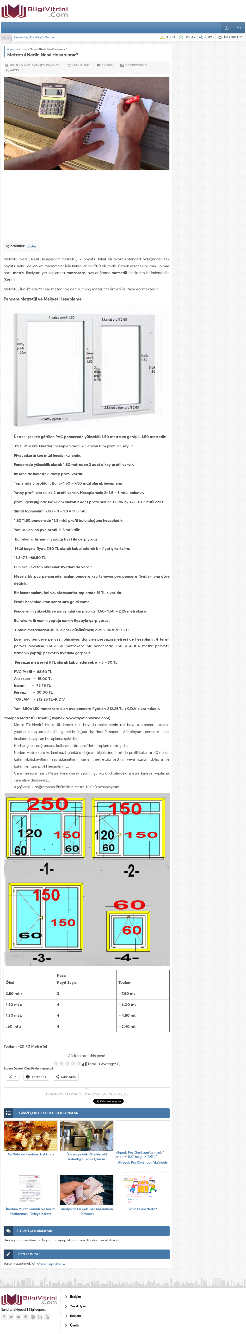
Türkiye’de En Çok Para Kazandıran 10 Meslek (86, 1211)
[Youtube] (18, 1317)
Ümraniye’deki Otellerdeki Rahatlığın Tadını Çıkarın (87, 1156)
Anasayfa (12, 49)
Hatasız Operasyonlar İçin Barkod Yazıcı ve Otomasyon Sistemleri (61, 37)
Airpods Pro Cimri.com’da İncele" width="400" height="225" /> (140, 1155)
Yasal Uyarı (78, 1306)
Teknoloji (53, 65)
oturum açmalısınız (51, 1264)
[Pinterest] (26, 1317)
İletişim (75, 1297)
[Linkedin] (40, 1317)
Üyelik (74, 1325)
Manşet (38, 65)
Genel (23, 49)
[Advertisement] (87, 206)
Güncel (26, 65)
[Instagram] (33, 1317)
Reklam (75, 1316)
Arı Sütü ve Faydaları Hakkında (30, 1154)
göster (31, 246)
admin (14, 70)
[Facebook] (4, 1317)
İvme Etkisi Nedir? (143, 1209)
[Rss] (47, 1317)
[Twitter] (11, 1317)
